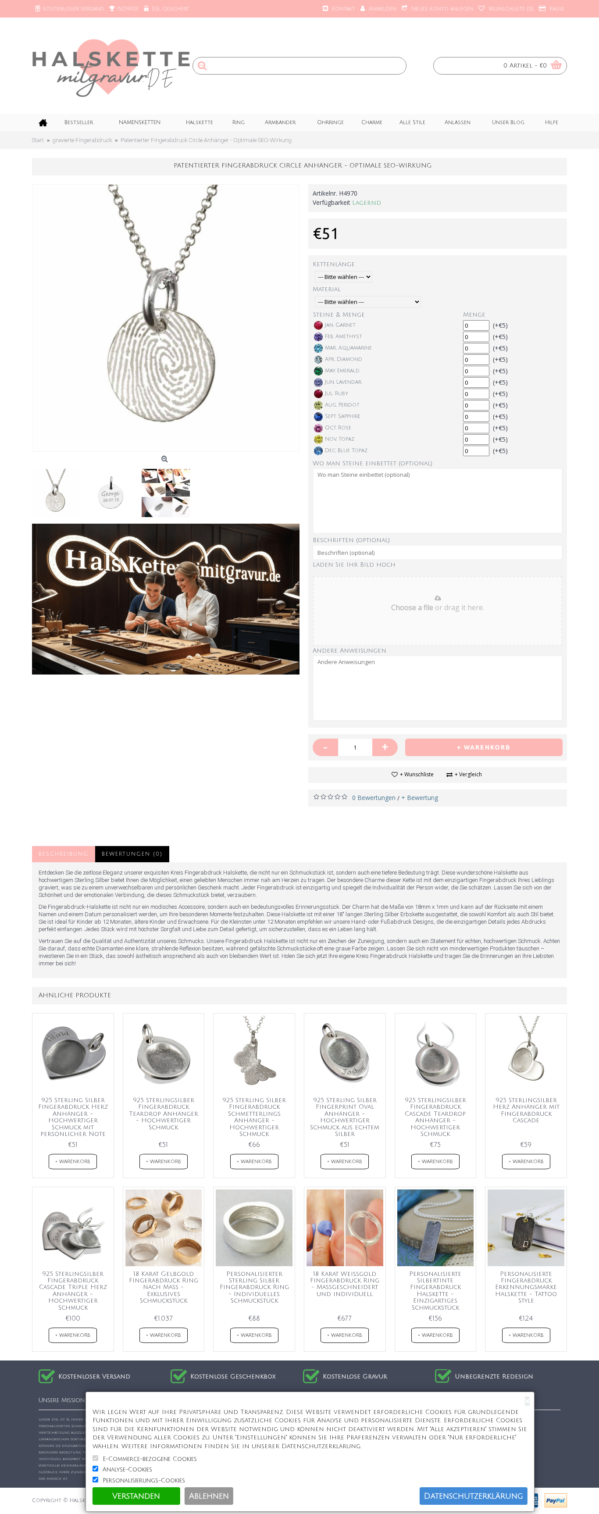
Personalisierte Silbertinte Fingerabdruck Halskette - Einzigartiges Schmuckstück (435, 1291)
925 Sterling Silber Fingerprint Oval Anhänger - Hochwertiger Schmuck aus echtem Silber (344, 1117)
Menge (474, 314)
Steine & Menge (339, 314)
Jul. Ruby (336, 393)
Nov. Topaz (339, 439)
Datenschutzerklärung (473, 1496)
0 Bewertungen (374, 797)
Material (327, 289)
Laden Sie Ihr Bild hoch (354, 564)
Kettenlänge (334, 264)
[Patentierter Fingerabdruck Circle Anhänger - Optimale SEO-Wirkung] (166, 318)
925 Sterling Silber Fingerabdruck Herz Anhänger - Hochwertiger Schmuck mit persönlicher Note (73, 1117)
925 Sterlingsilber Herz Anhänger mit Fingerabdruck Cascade (526, 1110)
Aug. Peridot (342, 405)
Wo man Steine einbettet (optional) (372, 463)
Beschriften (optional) (351, 540)
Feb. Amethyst (343, 336)
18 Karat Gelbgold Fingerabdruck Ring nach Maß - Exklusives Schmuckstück (163, 1287)
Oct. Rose (338, 428)
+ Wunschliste (417, 774)
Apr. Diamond (343, 359)
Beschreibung (64, 854)
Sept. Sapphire (342, 416)
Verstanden (136, 1496)
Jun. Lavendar (343, 382)
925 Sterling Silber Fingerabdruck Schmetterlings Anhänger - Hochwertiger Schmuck (254, 1117)
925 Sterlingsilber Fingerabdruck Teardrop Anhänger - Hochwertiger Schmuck (163, 1114)
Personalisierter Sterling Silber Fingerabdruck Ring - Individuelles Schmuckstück (254, 1287)
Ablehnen (209, 1496)
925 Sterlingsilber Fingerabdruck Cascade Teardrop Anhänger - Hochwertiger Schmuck (435, 1117)
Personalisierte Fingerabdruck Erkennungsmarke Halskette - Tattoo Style (526, 1287)
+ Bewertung (419, 797)
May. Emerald (342, 371)
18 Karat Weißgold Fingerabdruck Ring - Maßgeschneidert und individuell (344, 1284)
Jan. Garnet (340, 325)
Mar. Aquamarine (348, 348)
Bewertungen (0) (132, 854)
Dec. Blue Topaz (346, 450)
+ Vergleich (468, 774)
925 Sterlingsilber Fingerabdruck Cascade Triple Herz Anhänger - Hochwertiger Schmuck (73, 1291)
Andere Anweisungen (349, 650)
